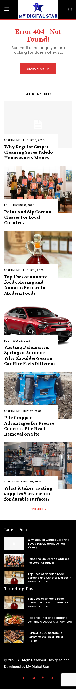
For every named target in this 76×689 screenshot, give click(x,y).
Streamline (12, 140)
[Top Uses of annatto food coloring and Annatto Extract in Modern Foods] (38, 254)
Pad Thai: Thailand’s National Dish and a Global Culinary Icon (50, 620)
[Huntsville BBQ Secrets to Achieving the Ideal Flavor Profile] (14, 636)
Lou (7, 205)
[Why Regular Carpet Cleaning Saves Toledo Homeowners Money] (38, 124)
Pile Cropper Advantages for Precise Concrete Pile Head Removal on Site (29, 426)
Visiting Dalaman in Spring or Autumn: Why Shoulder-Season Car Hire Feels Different (29, 355)
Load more (37, 509)
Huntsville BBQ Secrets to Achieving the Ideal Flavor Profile (45, 636)
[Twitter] (52, 678)
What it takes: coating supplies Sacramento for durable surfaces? (28, 494)
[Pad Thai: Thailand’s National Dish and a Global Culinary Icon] (14, 619)
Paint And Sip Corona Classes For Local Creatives (27, 217)
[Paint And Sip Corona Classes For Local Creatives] (38, 189)
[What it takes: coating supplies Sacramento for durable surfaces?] (38, 465)
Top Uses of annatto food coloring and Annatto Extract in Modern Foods (26, 285)
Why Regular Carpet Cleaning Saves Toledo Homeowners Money (28, 152)
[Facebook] (23, 678)
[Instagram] (33, 678)
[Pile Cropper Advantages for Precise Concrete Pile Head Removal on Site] (38, 395)
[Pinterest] (42, 678)
